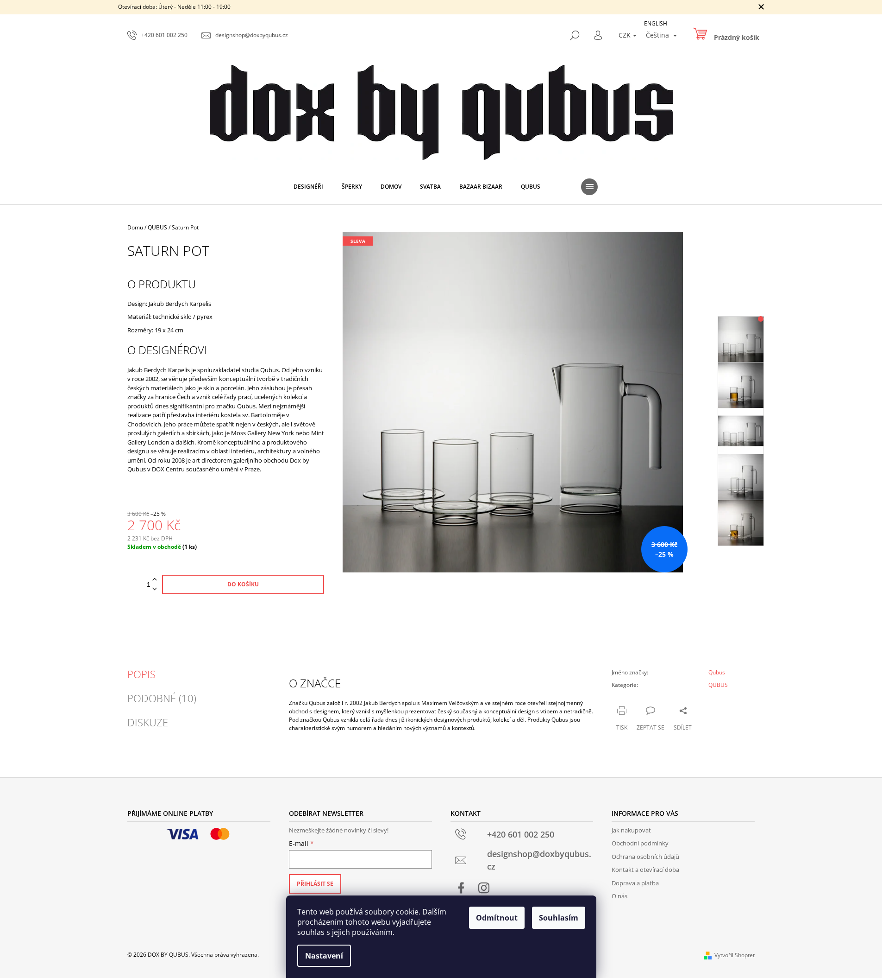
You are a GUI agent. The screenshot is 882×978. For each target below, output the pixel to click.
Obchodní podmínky (640, 843)
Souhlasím (558, 918)
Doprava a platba (635, 883)
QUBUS (718, 685)
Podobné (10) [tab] (161, 698)
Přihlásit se (315, 884)
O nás (619, 896)
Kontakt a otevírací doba (645, 869)
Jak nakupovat (631, 830)
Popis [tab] (141, 674)
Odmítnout (497, 918)
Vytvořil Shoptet (734, 955)
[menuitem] (308, 186)
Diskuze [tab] (147, 722)
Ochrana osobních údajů (645, 856)
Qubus (716, 672)
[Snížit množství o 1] (154, 589)
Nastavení (324, 956)
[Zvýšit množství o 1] (154, 579)
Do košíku (243, 584)
